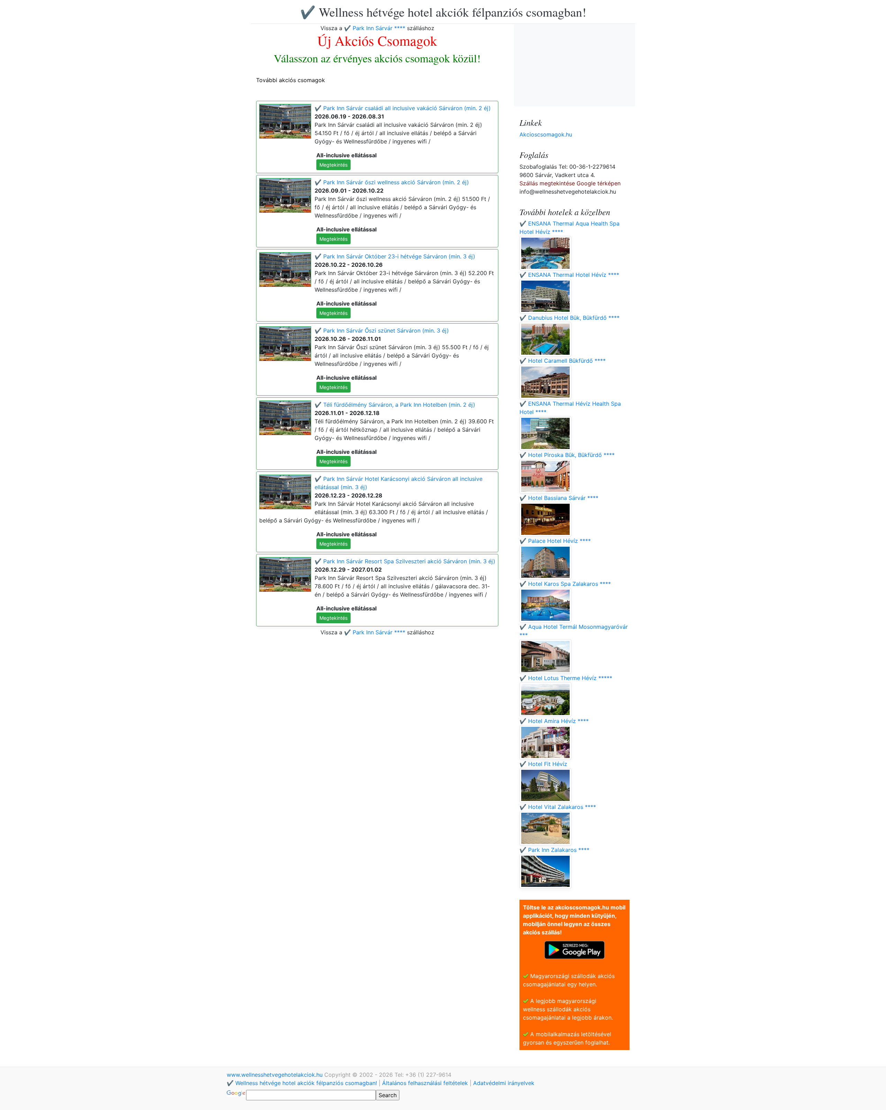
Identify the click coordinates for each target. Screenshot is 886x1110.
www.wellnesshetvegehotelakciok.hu (275, 1074)
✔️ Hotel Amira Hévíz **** (554, 720)
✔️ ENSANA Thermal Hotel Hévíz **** (569, 274)
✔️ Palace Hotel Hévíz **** (555, 540)
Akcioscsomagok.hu (545, 134)
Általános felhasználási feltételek (425, 1083)
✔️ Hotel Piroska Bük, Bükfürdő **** (567, 454)
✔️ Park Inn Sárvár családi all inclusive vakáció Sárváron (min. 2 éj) (403, 108)
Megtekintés (333, 165)
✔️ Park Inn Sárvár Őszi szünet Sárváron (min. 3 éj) (382, 330)
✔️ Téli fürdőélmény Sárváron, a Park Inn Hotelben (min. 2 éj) (395, 404)
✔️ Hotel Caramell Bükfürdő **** (562, 360)
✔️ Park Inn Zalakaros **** (554, 849)
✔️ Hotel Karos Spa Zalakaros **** (565, 583)
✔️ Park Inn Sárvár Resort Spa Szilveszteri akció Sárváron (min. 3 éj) (405, 561)
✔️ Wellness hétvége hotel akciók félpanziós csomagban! (443, 11)
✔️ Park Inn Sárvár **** (374, 28)
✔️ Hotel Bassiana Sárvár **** (558, 497)
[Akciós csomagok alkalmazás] (574, 949)
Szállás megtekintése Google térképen (570, 183)
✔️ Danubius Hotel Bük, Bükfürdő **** (569, 317)
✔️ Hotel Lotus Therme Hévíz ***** (565, 678)
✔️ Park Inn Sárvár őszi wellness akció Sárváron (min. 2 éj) (392, 182)
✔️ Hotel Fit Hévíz (543, 763)
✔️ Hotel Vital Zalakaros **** (557, 806)
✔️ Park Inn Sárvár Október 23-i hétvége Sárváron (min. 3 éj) (395, 256)
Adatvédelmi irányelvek (503, 1083)
